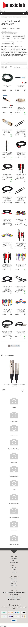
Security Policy (14, 585)
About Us (14, 567)
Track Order (14, 560)
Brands (14, 574)
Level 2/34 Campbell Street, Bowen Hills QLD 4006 (14, 592)
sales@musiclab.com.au (14, 599)
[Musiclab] (14, 5)
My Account (14, 558)
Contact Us (14, 571)
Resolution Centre (14, 562)
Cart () (25, 14)
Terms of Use (14, 579)
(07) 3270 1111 (14, 594)
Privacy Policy (14, 581)
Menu (3, 14)
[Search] (26, 11)
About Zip (14, 587)
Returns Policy (14, 583)
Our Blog (14, 569)
